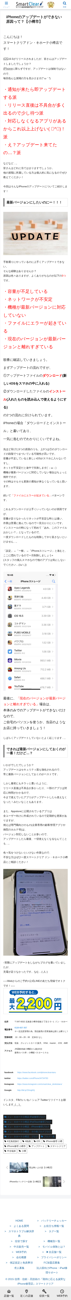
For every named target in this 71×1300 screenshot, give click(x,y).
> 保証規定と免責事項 (19, 1262)
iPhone (8, 68)
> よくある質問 (19, 1225)
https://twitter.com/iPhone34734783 (32, 1078)
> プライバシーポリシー (52, 1257)
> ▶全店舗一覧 (52, 1252)
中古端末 (11, 1151)
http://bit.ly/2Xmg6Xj (26, 1090)
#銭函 (28, 1141)
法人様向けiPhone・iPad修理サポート (51, 1270)
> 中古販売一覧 (19, 1246)
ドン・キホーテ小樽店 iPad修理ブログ (26, 1117)
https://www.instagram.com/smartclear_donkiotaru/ (39, 1084)
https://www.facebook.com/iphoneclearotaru (36, 1072)
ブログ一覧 (49, 1136)
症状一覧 (44, 1293)
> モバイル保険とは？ (51, 1246)
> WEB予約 (19, 1252)
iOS (5, 58)
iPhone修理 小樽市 (16, 1146)
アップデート (38, 1146)
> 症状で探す (19, 1241)
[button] (64, 757)
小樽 (24, 1151)
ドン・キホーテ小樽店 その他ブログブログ (29, 1131)
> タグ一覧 (52, 1231)
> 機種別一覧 (52, 1241)
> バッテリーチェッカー (52, 1220)
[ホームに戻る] (35, 1212)
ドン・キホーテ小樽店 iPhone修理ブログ (28, 1126)
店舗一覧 (9, 1293)
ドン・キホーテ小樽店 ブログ (22, 1136)
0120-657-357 (21, 1028)
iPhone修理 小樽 (54, 1141)
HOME (19, 1220)
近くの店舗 (26, 1293)
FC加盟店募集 (52, 1262)
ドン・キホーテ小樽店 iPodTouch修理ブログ (29, 1122)
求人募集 (19, 1267)
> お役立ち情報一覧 (52, 1225)
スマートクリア (58, 1146)
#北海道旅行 (13, 1141)
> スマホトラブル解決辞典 (19, 1233)
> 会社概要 (19, 1257)
